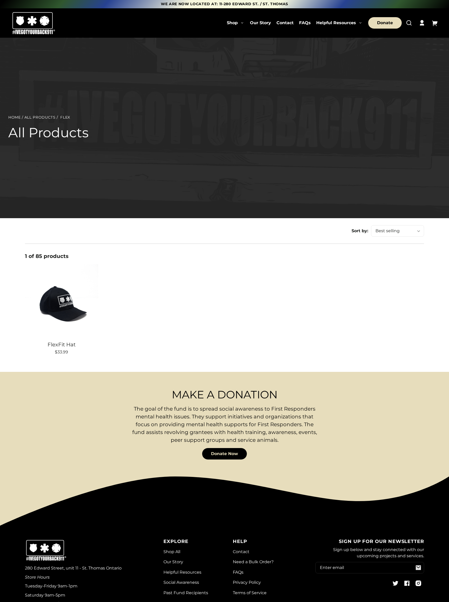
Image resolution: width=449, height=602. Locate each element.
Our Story (260, 22)
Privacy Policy (247, 582)
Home (14, 117)
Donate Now (224, 453)
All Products (40, 117)
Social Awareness (181, 582)
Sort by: (360, 230)
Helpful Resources (182, 572)
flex (65, 117)
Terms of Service (250, 592)
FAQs (305, 22)
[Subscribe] (418, 567)
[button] (409, 23)
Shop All (171, 551)
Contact (285, 22)
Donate (385, 22)
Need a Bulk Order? (253, 561)
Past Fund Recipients (185, 592)
